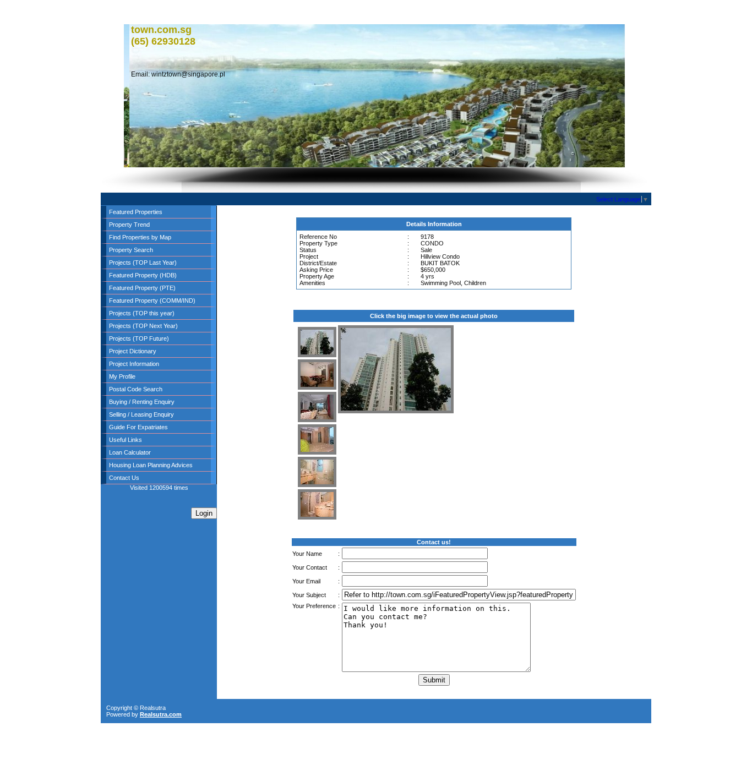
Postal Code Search (135, 389)
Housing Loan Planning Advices (151, 465)
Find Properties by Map (140, 237)
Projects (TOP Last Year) (143, 262)
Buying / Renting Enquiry (142, 401)
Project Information (134, 363)
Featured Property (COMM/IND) (152, 300)
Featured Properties (135, 212)
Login (203, 513)
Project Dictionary (132, 351)
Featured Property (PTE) (142, 288)
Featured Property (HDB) (143, 275)
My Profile (122, 376)
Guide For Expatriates (138, 427)
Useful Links (125, 439)
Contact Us (124, 477)
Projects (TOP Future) (139, 338)
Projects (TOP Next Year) (143, 326)
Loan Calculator (130, 452)
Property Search (131, 250)
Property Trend (129, 224)
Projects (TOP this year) (142, 313)
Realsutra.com (161, 714)
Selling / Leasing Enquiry (141, 414)
